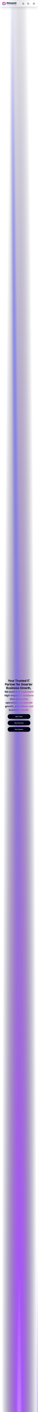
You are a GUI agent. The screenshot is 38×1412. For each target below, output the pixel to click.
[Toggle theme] (23, 4)
